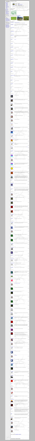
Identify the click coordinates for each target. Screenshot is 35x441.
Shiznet (11, 320)
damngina (12, 218)
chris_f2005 (12, 197)
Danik (11, 324)
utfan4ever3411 (12, 363)
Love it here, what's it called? (17, 283)
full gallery (19, 15)
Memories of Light (7, 26)
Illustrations (7, 5)
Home (29, 440)
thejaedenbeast (12, 171)
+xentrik (11, 115)
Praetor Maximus (14, 5)
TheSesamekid (12, 27)
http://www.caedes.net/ (20, 4)
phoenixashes (12, 183)
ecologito (12, 107)
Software (15, 39)
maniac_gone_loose (12, 75)
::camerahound (12, 247)
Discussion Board (7, 11)
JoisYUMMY (12, 267)
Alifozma (12, 308)
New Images (6, 9)
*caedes (11, 71)
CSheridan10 (12, 375)
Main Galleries (6, 2)
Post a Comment (12, 22)
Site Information (7, 13)
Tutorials (7, 8)
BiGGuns (12, 226)
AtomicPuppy (12, 338)
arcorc (11, 91)
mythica (11, 328)
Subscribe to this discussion (16, 22)
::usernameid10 (12, 379)
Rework (6, 7)
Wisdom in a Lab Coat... (8, 20)
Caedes (7, 1)
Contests (7, 4)
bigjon (11, 413)
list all (8, 24)
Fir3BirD (11, 332)
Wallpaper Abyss (7, 25)
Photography (7, 6)
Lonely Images (6, 18)
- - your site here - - (7, 27)
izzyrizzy (11, 154)
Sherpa (11, 251)
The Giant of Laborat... (8, 19)
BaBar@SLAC (15, 355)
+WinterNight (12, 214)
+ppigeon (12, 103)
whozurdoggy (12, 24)
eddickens (12, 123)
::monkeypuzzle (12, 399)
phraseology (12, 359)
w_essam (12, 43)
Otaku (11, 234)
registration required (18, 434)
